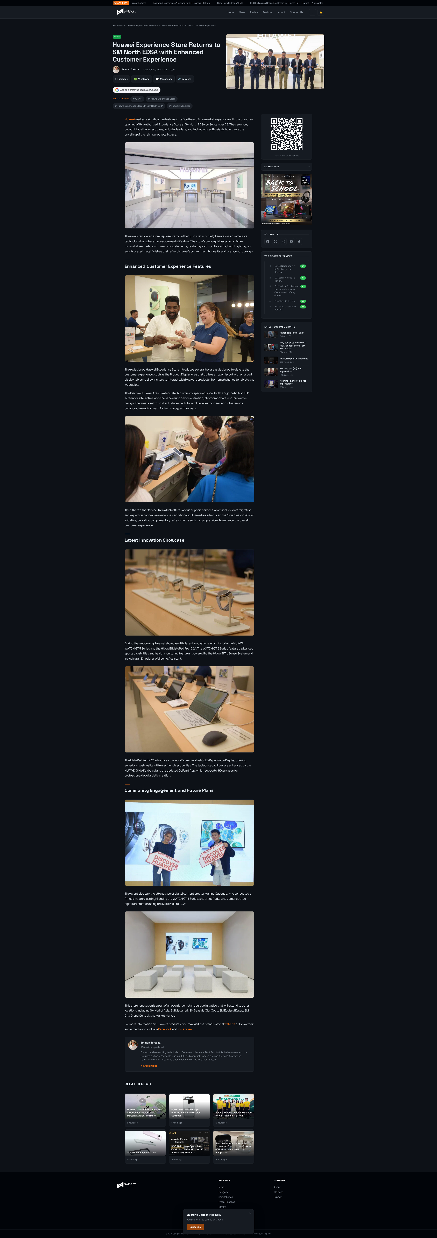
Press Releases (226, 1201)
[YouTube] (291, 241)
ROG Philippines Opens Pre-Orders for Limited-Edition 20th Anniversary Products (235, 3)
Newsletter (317, 3)
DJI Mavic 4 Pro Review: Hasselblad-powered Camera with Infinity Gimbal (286, 291)
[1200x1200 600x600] (286, 224)
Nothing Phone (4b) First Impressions (293, 382)
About (281, 12)
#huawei (137, 98)
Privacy (278, 1196)
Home (231, 12)
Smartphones (225, 1196)
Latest (305, 3)
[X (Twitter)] (275, 241)
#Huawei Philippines (179, 105)
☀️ (321, 12)
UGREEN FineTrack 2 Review (284, 279)
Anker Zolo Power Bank (292, 332)
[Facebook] (267, 241)
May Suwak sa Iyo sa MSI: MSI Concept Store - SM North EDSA (293, 345)
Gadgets (223, 1192)
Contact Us (296, 12)
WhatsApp (142, 79)
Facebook (121, 79)
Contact (278, 1192)
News (242, 12)
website (229, 1024)
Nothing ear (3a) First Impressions (291, 370)
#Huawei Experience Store (161, 98)
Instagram (185, 1029)
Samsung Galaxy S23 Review (285, 308)
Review (254, 12)
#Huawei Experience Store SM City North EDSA (139, 105)
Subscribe (195, 1226)
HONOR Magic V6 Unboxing (294, 358)
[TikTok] (299, 241)
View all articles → (150, 1065)
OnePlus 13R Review (284, 301)
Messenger (164, 79)
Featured (268, 12)
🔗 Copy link (184, 78)
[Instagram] (283, 241)
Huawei (130, 119)
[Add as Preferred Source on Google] (136, 90)
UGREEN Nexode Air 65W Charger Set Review (284, 269)
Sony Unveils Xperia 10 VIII (175, 3)
